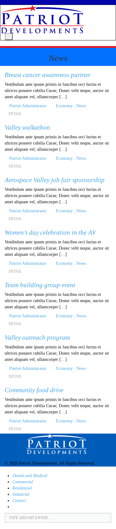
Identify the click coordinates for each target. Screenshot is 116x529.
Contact (19, 500)
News (81, 106)
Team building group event (40, 285)
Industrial (20, 494)
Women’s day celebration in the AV (50, 232)
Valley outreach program (37, 337)
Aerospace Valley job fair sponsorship (55, 180)
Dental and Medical (29, 475)
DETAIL (16, 114)
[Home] (42, 18)
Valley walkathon (27, 127)
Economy (64, 106)
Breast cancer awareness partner (48, 75)
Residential (22, 488)
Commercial (22, 482)
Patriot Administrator (27, 106)
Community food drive (34, 390)
